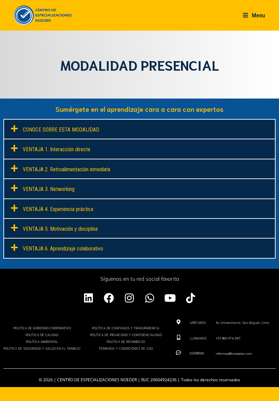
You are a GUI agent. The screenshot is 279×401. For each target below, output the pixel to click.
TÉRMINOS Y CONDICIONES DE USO (126, 348)
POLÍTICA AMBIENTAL (42, 341)
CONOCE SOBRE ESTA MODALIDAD (61, 129)
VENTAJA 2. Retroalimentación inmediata (66, 169)
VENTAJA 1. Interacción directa (56, 149)
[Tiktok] (190, 298)
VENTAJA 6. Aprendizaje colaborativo (63, 248)
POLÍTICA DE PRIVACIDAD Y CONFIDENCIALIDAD (126, 334)
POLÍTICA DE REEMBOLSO (125, 341)
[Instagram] (129, 298)
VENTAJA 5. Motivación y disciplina (60, 229)
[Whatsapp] (150, 298)
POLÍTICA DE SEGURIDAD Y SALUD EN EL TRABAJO (41, 348)
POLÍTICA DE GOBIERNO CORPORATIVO (42, 328)
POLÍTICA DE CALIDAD (42, 334)
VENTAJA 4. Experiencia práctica (58, 209)
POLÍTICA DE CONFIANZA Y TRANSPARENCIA (125, 328)
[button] (139, 129)
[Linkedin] (88, 298)
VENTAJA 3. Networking (49, 189)
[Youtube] (170, 298)
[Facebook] (109, 298)
